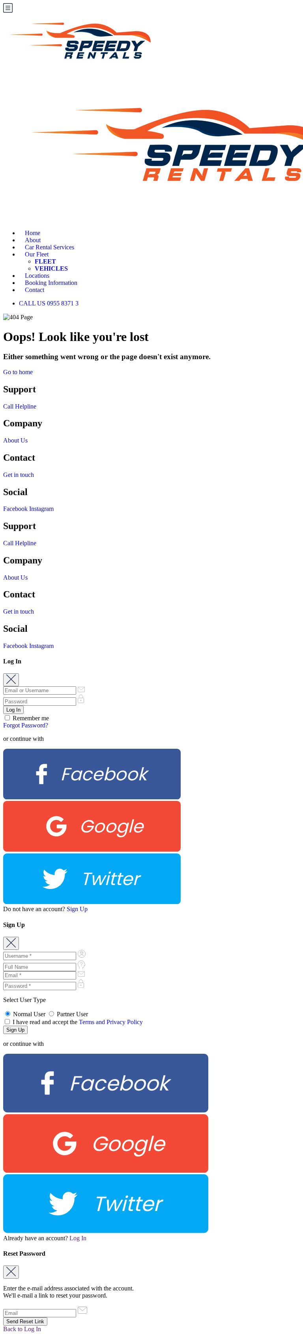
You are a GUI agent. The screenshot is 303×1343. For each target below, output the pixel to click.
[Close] (11, 679)
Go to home (18, 372)
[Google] (92, 849)
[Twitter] (92, 901)
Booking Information (51, 282)
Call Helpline (19, 406)
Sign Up (77, 909)
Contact (34, 289)
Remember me (30, 718)
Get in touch (18, 474)
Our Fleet (37, 254)
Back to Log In (22, 1329)
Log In (77, 1238)
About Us (15, 440)
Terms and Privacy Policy (111, 1022)
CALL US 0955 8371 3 (49, 303)
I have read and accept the (77, 1022)
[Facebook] (92, 797)
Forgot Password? (25, 725)
